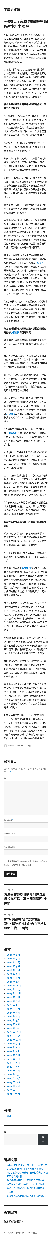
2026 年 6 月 (13, 962)
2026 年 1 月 (13, 981)
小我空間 (15, 332)
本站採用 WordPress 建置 (26, 1233)
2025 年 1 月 (13, 1028)
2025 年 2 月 (13, 1024)
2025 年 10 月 (14, 993)
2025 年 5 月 (13, 1012)
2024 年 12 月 (14, 1032)
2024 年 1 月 (13, 1074)
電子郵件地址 (10, 833)
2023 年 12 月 (14, 1078)
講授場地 (10, 413)
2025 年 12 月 (14, 985)
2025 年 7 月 (13, 1005)
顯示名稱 (9, 820)
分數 (9, 1115)
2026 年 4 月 (13, 970)
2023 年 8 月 (13, 1090)
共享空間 (26, 568)
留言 (7, 778)
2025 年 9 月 (13, 997)
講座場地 (12, 433)
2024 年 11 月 (13, 1035)
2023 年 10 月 (14, 1082)
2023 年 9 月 (13, 1086)
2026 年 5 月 (13, 966)
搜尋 (6, 1131)
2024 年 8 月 (13, 1047)
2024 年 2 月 (13, 1070)
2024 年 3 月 (13, 1066)
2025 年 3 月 (13, 1020)
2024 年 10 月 (14, 1039)
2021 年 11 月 (13, 1093)
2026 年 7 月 (13, 958)
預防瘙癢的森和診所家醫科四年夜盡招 (26, 1180)
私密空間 (41, 262)
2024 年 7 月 (13, 1051)
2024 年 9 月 (13, 1043)
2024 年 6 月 (13, 1055)
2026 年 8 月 (13, 954)
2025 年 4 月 (13, 1016)
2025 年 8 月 (13, 1001)
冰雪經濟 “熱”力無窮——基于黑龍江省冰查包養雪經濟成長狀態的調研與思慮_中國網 (26, 1188)
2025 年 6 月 (13, 1008)
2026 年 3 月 (13, 974)
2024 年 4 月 (13, 1063)
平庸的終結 (12, 10)
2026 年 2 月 (13, 978)
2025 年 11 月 (13, 989)
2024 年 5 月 (13, 1059)
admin (11, 745)
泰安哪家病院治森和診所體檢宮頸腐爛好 (27, 1195)
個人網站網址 (10, 847)
